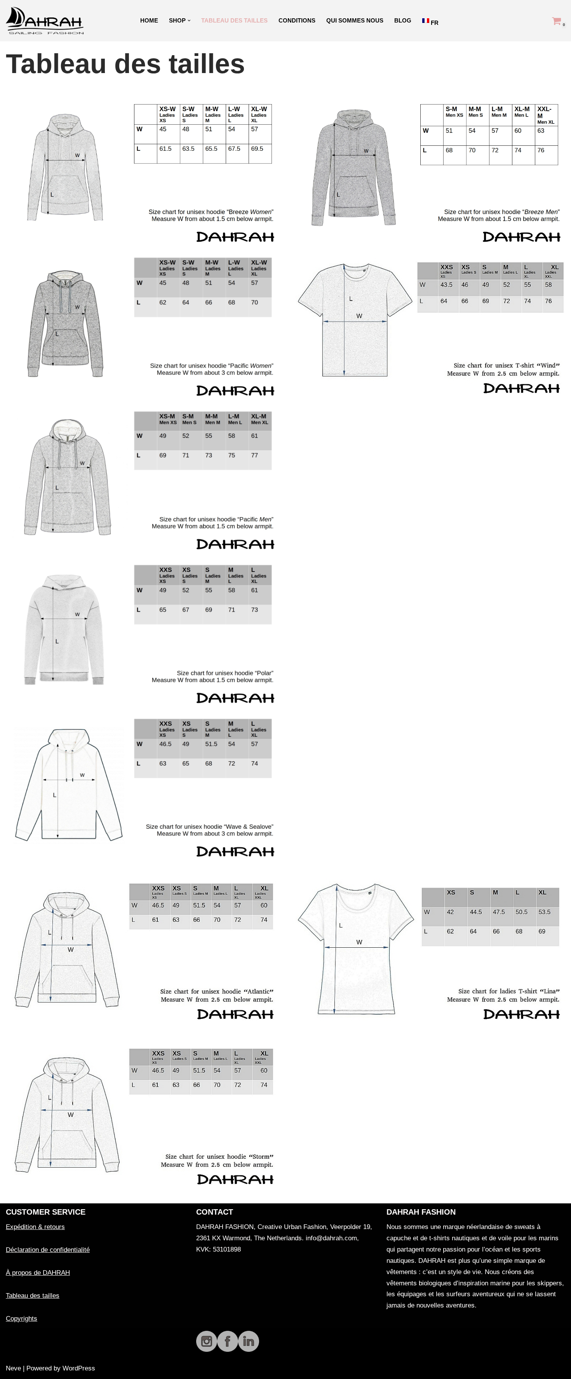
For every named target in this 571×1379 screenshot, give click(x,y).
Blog (402, 20)
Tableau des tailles (234, 20)
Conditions (297, 20)
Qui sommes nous (354, 20)
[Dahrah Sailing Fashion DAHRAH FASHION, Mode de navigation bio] (46, 20)
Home (149, 20)
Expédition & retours (35, 1227)
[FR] (426, 20)
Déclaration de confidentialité (48, 1249)
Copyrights (21, 1318)
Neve (13, 1368)
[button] (189, 20)
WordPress (79, 1368)
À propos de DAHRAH (38, 1272)
